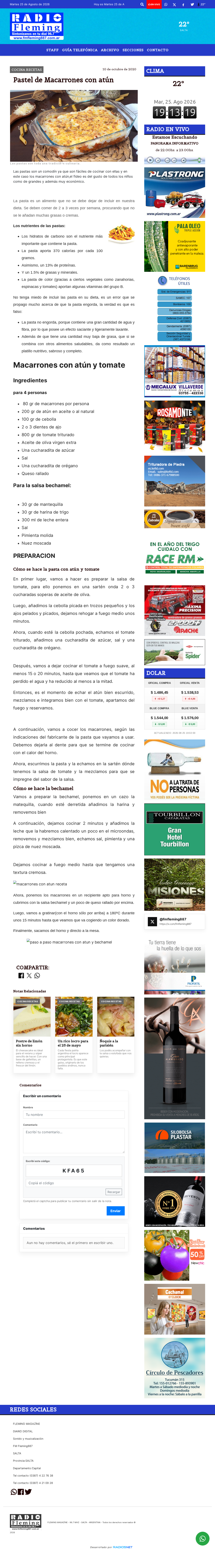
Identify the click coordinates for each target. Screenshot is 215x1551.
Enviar (115, 1211)
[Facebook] (183, 4)
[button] (142, 4)
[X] (174, 4)
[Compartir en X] (29, 975)
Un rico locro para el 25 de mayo (73, 1043)
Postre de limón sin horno (29, 1043)
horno (136, 59)
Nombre (28, 1107)
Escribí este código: (38, 1161)
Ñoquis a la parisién (109, 1043)
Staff (52, 50)
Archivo (110, 50)
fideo (96, 59)
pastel (78, 59)
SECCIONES (133, 50)
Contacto (158, 50)
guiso (112, 59)
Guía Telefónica (80, 50)
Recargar (114, 1192)
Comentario (30, 1124)
